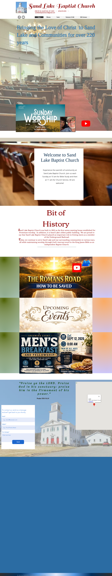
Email (3, 416)
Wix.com (43, 575)
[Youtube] (86, 123)
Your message (5, 432)
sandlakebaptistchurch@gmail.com (45, 12)
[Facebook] (19, 17)
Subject (4, 424)
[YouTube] (23, 17)
